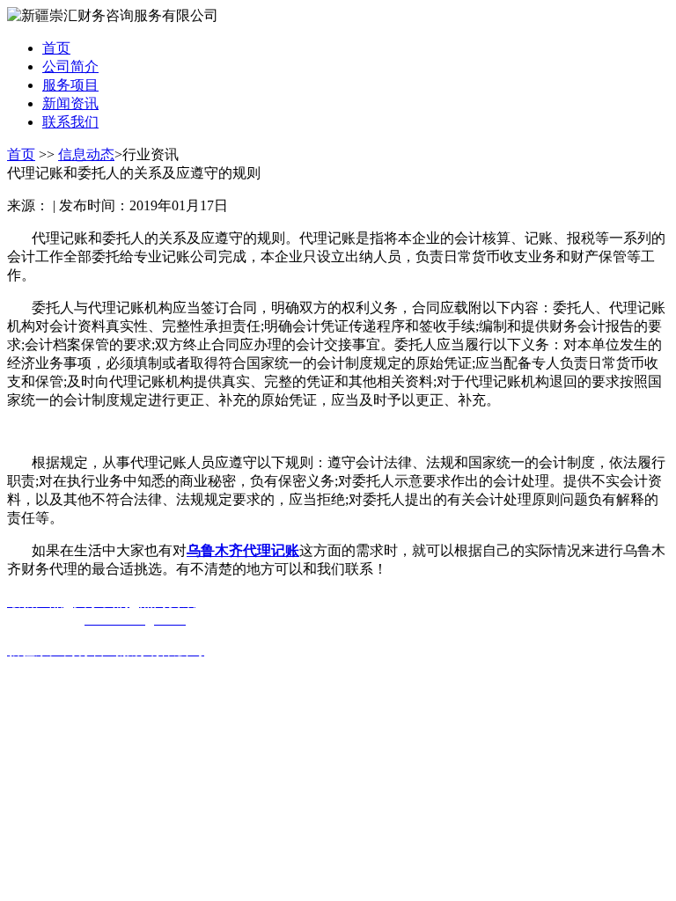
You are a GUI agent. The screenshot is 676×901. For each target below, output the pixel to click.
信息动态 (86, 154)
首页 (21, 154)
